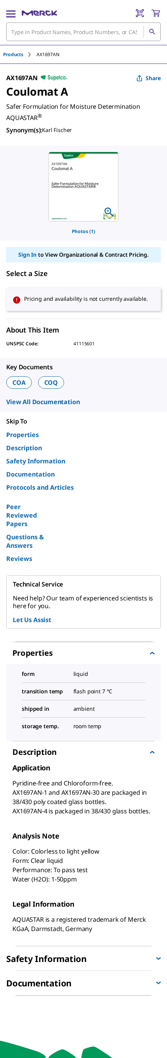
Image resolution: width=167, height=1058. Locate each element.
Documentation (30, 474)
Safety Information (35, 461)
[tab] (20, 54)
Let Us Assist (32, 620)
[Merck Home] (39, 13)
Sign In (27, 254)
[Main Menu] (11, 13)
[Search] (151, 32)
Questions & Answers (25, 541)
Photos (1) (83, 231)
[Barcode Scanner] (139, 13)
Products (13, 54)
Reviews (19, 558)
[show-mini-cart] (156, 13)
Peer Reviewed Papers (21, 515)
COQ (51, 382)
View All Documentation (43, 402)
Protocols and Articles (40, 487)
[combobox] (83, 32)
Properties (22, 434)
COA (19, 382)
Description (24, 448)
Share (153, 78)
